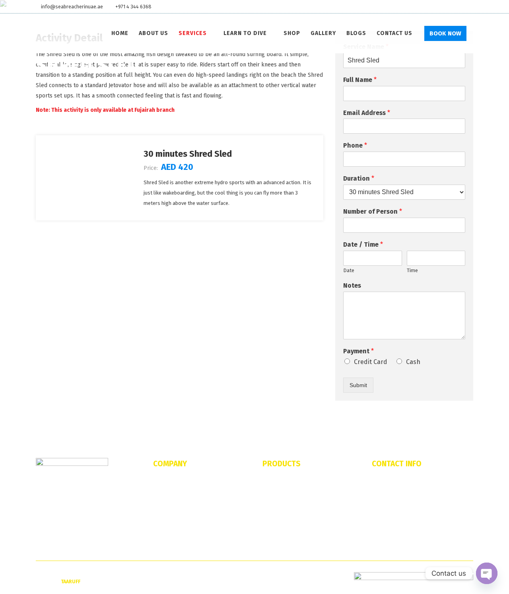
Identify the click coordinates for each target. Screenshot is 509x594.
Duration (358, 178)
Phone (355, 145)
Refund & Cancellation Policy (186, 518)
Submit (358, 385)
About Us (163, 481)
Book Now (445, 33)
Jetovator (273, 481)
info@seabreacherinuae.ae (72, 7)
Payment (358, 351)
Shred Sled (275, 506)
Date (348, 270)
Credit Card (370, 362)
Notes (352, 285)
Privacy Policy (169, 543)
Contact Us (165, 506)
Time (412, 270)
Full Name (360, 80)
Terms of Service (172, 531)
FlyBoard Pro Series (285, 494)
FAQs (159, 494)
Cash (413, 362)
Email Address (366, 113)
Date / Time (363, 244)
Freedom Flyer (279, 518)
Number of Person (372, 211)
